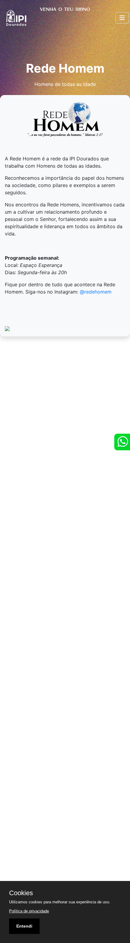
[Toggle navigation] (122, 18)
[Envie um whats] (122, 442)
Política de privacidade (29, 911)
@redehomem (96, 292)
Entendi (24, 926)
